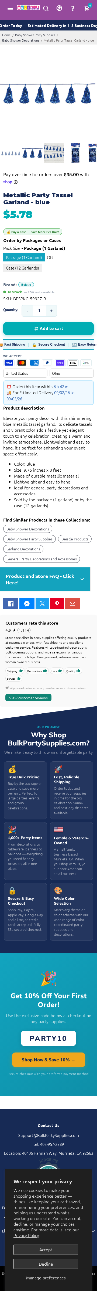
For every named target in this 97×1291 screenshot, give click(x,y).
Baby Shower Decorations (20, 40)
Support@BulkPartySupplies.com (48, 1135)
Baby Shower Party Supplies (35, 35)
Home (6, 35)
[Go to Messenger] (26, 603)
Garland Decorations (23, 548)
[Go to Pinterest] (57, 603)
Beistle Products (74, 538)
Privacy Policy (26, 1235)
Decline (46, 1264)
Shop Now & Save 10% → (48, 1059)
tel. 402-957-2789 (48, 1144)
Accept (45, 1249)
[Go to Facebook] (10, 603)
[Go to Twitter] (42, 603)
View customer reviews (28, 697)
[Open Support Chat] (73, 8)
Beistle (26, 284)
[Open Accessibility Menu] (59, 8)
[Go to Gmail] (72, 603)
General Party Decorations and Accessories (41, 558)
